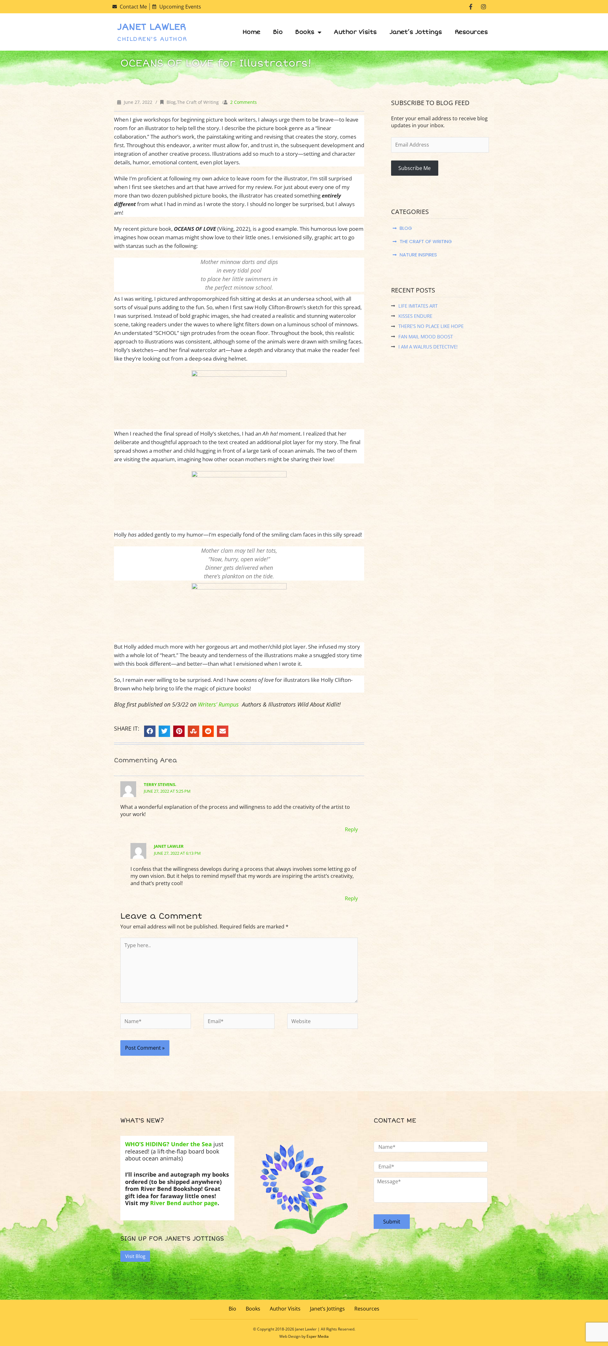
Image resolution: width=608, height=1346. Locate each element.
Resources (471, 32)
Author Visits (355, 32)
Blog (171, 102)
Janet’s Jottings (416, 32)
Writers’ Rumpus (218, 704)
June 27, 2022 (138, 102)
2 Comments (243, 102)
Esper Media (318, 1336)
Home (251, 32)
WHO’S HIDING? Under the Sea (169, 1144)
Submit (391, 1221)
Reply (351, 829)
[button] (149, 731)
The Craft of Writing (198, 102)
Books (304, 32)
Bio (278, 32)
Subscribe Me (414, 168)
